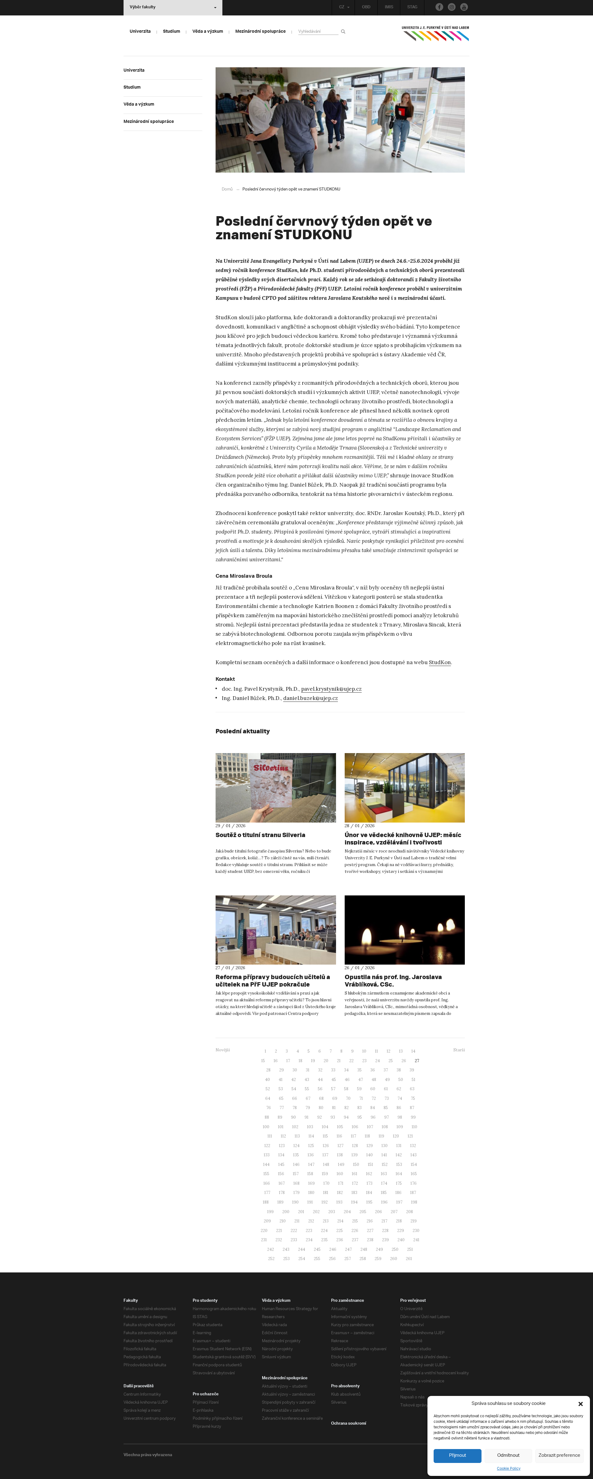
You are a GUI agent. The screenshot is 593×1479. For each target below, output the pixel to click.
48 (374, 1079)
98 (399, 1117)
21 (339, 1060)
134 (281, 1155)
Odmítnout (508, 1455)
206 (378, 1211)
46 (347, 1079)
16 (276, 1060)
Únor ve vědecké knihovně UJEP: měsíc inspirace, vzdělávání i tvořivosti (403, 838)
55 (307, 1088)
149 (341, 1164)
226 (354, 1230)
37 (386, 1070)
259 (378, 1258)
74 (399, 1098)
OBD (366, 8)
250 (395, 1249)
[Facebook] (439, 7)
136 (311, 1155)
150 (356, 1164)
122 (267, 1145)
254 (301, 1258)
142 (399, 1155)
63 (412, 1088)
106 (355, 1126)
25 (391, 1060)
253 (286, 1258)
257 (347, 1258)
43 (307, 1079)
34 (346, 1070)
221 (279, 1230)
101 (281, 1126)
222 (294, 1230)
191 (310, 1202)
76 (268, 1107)
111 (269, 1136)
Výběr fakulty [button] (142, 8)
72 (374, 1098)
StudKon (440, 662)
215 (355, 1221)
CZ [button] (341, 8)
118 (367, 1136)
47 (360, 1079)
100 (266, 1126)
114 (311, 1136)
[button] (581, 1404)
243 (286, 1249)
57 (333, 1088)
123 (282, 1145)
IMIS (389, 8)
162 (369, 1173)
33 (333, 1070)
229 (400, 1230)
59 (359, 1088)
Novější (223, 1050)
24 (377, 1060)
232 (278, 1239)
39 (412, 1070)
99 (413, 1117)
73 (387, 1098)
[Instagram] (452, 7)
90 (293, 1117)
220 (264, 1230)
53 (281, 1088)
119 (381, 1136)
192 (325, 1202)
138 (340, 1155)
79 (307, 1107)
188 (266, 1202)
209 (267, 1221)
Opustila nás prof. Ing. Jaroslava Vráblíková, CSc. (393, 980)
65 (281, 1098)
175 (399, 1183)
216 (370, 1221)
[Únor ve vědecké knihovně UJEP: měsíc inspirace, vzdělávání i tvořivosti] (405, 787)
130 (384, 1145)
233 (294, 1239)
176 (413, 1183)
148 (326, 1164)
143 (413, 1155)
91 (307, 1117)
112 (283, 1136)
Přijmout (457, 1455)
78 (294, 1107)
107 (370, 1126)
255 (317, 1258)
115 (325, 1136)
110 (414, 1126)
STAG (412, 8)
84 (372, 1107)
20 (326, 1060)
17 (288, 1060)
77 (282, 1107)
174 (384, 1183)
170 (326, 1183)
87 (412, 1107)
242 (270, 1249)
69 (334, 1098)
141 (384, 1155)
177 (267, 1192)
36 (372, 1070)
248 (363, 1249)
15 (263, 1060)
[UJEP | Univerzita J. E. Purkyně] (435, 36)
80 (321, 1107)
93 (332, 1117)
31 (307, 1070)
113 (297, 1136)
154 (414, 1164)
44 (320, 1079)
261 (409, 1258)
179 (296, 1192)
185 (384, 1192)
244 (301, 1249)
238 (370, 1239)
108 (385, 1126)
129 (370, 1145)
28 (268, 1070)
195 (369, 1202)
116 (339, 1136)
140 (369, 1155)
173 (369, 1183)
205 (363, 1211)
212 (311, 1221)
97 (386, 1117)
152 (385, 1164)
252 (271, 1258)
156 (281, 1173)
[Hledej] (344, 31)
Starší (459, 1050)
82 (346, 1107)
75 (413, 1098)
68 (321, 1098)
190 (295, 1202)
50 (400, 1079)
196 (384, 1202)
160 (340, 1173)
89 (280, 1117)
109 (400, 1126)
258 (363, 1258)
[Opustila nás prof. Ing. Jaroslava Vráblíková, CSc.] (405, 930)
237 (355, 1239)
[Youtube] (464, 7)
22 (351, 1060)
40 (267, 1079)
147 (311, 1164)
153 (399, 1164)
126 (326, 1145)
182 (340, 1192)
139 (354, 1155)
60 (372, 1088)
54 (294, 1088)
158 (310, 1173)
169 (311, 1183)
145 (281, 1164)
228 (385, 1230)
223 (309, 1230)
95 (359, 1117)
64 (267, 1098)
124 (296, 1145)
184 (369, 1192)
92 (319, 1117)
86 (399, 1107)
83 (359, 1107)
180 (311, 1192)
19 (313, 1060)
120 (396, 1136)
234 (309, 1239)
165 (414, 1173)
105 (340, 1126)
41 (281, 1079)
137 (325, 1155)
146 (296, 1164)
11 (376, 1051)
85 (386, 1107)
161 (354, 1173)
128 (355, 1145)
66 (294, 1098)
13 (401, 1051)
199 (270, 1211)
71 (361, 1098)
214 (340, 1221)
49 (387, 1079)
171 (340, 1183)
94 (346, 1117)
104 (325, 1126)
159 (325, 1173)
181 (325, 1192)
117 (353, 1136)
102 (295, 1126)
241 (416, 1239)
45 (333, 1079)
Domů (227, 189)
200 (285, 1211)
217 (384, 1221)
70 (348, 1098)
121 (410, 1136)
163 (384, 1173)
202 (316, 1211)
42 (293, 1079)
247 (348, 1249)
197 (399, 1202)
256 (332, 1258)
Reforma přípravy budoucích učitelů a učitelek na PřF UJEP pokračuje (273, 980)
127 (340, 1145)
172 (355, 1183)
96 (373, 1117)
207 (394, 1211)
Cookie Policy (508, 1468)
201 (301, 1211)
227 (370, 1230)
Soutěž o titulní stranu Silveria (260, 835)
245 (317, 1249)
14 (413, 1051)
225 (339, 1230)
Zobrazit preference (559, 1455)
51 (413, 1079)
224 (324, 1230)
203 (331, 1211)
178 (282, 1192)
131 (399, 1145)
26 (404, 1060)
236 (339, 1239)
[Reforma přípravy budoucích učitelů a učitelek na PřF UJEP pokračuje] (276, 930)
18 (300, 1060)
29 (281, 1070)
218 (399, 1221)
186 (398, 1192)
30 (294, 1070)
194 (354, 1202)
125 (311, 1145)
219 (413, 1221)
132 (413, 1145)
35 (359, 1070)
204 (347, 1211)
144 (266, 1164)
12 (388, 1051)
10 (364, 1051)
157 (296, 1173)
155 (266, 1173)
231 (264, 1239)
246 (332, 1249)
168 (296, 1183)
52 (268, 1088)
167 (282, 1183)
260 (393, 1258)
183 (354, 1192)
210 (283, 1221)
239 (385, 1239)
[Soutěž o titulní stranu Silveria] (276, 787)
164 (399, 1173)
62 (399, 1088)
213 (326, 1221)
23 (364, 1060)
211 (297, 1221)
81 (334, 1107)
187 (413, 1192)
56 (320, 1088)
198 (414, 1202)
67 (308, 1098)
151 (370, 1164)
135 (296, 1155)
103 (310, 1126)
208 (409, 1211)
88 (267, 1117)
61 (386, 1088)
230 (416, 1230)
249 (379, 1249)
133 (267, 1155)
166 (266, 1183)
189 (280, 1202)
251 (410, 1249)
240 (401, 1239)
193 (339, 1202)
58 (346, 1088)
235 (324, 1239)
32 (320, 1070)
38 (399, 1070)
